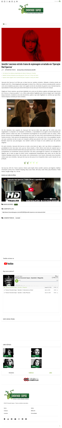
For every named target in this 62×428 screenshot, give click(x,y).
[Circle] (17, 1)
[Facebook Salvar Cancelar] (26, 419)
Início (5, 408)
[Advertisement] (31, 18)
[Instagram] (7, 1)
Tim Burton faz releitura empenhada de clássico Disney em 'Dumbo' (19, 73)
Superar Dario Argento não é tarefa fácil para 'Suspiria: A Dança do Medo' (21, 77)
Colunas (6, 410)
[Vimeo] (12, 1)
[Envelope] (9, 1)
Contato (6, 413)
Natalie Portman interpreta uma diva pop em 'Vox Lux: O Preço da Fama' (20, 75)
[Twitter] (4, 1)
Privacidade (34, 413)
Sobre (32, 408)
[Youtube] (14, 1)
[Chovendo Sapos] (31, 14)
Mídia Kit (33, 410)
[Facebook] (2, 1)
